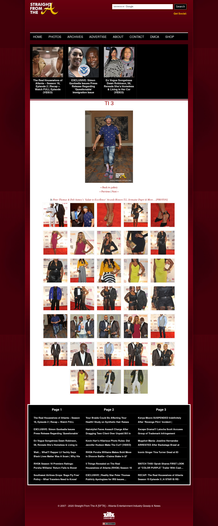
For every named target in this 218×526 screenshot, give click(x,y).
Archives (75, 36)
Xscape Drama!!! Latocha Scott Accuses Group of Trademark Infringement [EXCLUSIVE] (160, 433)
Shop (169, 36)
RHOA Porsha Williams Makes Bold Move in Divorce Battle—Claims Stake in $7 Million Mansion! (108, 456)
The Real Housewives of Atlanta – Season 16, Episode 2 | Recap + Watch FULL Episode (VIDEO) (47, 86)
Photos (55, 36)
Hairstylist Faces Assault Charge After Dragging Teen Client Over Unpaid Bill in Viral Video (108, 433)
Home (37, 36)
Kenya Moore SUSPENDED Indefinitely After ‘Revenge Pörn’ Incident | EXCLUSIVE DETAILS (159, 422)
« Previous (104, 191)
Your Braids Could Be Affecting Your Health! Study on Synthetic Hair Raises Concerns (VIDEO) (107, 422)
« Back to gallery (109, 187)
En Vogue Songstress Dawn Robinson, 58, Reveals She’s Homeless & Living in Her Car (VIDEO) (119, 86)
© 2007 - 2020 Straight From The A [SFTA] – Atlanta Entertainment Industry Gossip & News (109, 506)
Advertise (98, 36)
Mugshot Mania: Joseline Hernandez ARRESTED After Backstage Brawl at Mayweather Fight (158, 445)
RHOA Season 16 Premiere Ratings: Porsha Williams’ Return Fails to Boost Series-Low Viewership (55, 467)
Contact (137, 36)
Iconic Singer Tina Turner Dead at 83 (158, 452)
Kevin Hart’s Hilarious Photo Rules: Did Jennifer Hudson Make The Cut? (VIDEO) (108, 443)
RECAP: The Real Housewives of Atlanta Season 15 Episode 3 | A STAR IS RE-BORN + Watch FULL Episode (160, 479)
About (118, 36)
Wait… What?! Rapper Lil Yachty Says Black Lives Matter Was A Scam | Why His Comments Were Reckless (57, 456)
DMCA (154, 36)
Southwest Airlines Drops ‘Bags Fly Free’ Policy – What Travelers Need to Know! (56, 477)
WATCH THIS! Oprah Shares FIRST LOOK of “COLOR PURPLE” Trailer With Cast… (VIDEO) (161, 467)
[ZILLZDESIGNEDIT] (109, 518)
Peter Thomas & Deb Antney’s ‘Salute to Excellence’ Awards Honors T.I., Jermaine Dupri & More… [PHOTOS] (110, 199)
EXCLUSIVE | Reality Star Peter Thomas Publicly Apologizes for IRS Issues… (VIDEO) (108, 479)
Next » (115, 191)
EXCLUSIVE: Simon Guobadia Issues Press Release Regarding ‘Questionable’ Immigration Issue (83, 86)
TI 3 (109, 103)
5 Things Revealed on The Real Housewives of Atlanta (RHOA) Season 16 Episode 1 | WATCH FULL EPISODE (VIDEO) (109, 470)
